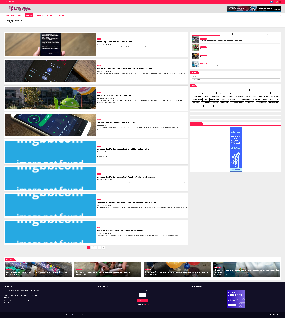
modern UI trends (274, 96)
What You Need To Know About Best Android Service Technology (123, 149)
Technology (9, 15)
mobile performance (263, 96)
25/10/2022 (101, 233)
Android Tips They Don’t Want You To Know (114, 42)
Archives (194, 76)
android (214, 89)
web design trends (208, 105)
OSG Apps (146, 304)
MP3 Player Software (197, 99)
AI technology (206, 89)
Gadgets (20, 15)
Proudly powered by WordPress (64, 314)
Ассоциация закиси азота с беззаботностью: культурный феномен (221, 40)
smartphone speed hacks (244, 99)
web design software (197, 105)
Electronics (39, 15)
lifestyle (248, 96)
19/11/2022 (101, 151)
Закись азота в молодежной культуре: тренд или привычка (218, 48)
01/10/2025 (149, 274)
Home (260, 314)
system (271, 99)
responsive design (214, 99)
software (265, 99)
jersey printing (239, 96)
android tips (244, 89)
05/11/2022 (101, 179)
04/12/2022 (101, 71)
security (223, 99)
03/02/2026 (10, 274)
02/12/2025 (80, 274)
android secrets (235, 89)
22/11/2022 (101, 125)
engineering (275, 93)
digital (220, 93)
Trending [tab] (265, 34)
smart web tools (256, 99)
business (276, 89)
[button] (280, 15)
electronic (242, 93)
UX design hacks (250, 102)
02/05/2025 (219, 274)
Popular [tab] (235, 34)
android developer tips (224, 89)
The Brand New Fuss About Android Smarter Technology (120, 231)
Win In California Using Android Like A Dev (114, 95)
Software (50, 15)
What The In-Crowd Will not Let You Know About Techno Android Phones (126, 203)
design (214, 93)
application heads (254, 89)
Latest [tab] (206, 34)
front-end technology (197, 96)
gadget (206, 96)
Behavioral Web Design (266, 89)
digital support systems (231, 93)
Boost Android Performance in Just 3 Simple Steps (117, 122)
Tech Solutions (196, 102)
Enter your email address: (142, 291)
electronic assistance (252, 93)
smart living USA (232, 99)
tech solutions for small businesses (210, 102)
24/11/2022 (101, 98)
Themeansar (84, 314)
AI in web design (196, 89)
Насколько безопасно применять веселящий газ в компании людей (221, 57)
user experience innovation (237, 102)
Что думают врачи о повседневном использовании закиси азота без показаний (224, 65)
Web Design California (273, 102)
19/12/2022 (101, 44)
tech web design (224, 102)
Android (29, 15)
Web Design (60, 15)
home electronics (215, 96)
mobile (254, 96)
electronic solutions (265, 93)
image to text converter (228, 96)
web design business (261, 102)
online (206, 99)
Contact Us (264, 314)
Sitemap (279, 314)
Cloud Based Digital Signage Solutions (201, 93)
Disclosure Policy (272, 314)
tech (277, 99)
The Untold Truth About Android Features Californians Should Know (124, 69)
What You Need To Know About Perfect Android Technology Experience (126, 177)
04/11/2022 (101, 205)
